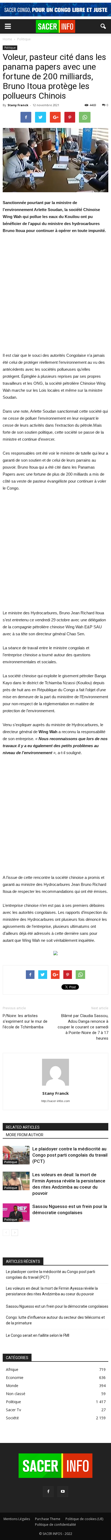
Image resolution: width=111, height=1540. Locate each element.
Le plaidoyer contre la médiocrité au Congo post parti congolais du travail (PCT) (69, 1155)
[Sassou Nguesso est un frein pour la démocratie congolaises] (16, 1212)
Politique (10, 47)
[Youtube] (62, 1491)
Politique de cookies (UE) (84, 1519)
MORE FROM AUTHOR (24, 1135)
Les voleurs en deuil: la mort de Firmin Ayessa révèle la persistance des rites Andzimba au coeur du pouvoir (52, 1291)
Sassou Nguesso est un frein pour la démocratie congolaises (57, 1306)
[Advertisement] (55, 296)
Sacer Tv (13, 1409)
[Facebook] (48, 1491)
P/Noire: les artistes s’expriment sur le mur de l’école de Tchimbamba (25, 1021)
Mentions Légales (17, 1519)
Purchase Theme (47, 1519)
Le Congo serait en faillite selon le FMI (37, 1335)
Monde (12, 1385)
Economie (14, 1377)
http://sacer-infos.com (55, 1101)
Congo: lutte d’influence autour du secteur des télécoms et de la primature (55, 1320)
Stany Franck (18, 105)
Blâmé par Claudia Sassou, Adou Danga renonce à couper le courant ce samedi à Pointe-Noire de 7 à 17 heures (83, 1027)
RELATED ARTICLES (23, 1127)
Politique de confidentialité (55, 1524)
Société (12, 1417)
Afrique (12, 1369)
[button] (103, 26)
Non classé (15, 1393)
